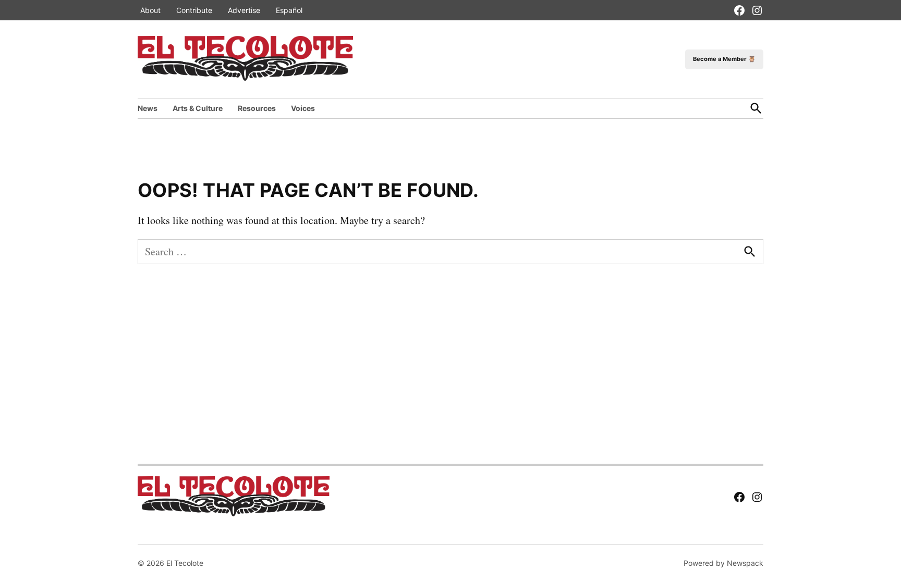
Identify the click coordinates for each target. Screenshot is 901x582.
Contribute (194, 10)
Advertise (244, 10)
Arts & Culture (198, 108)
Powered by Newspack (723, 563)
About (150, 10)
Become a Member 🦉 (724, 59)
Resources (257, 108)
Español (289, 10)
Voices (303, 108)
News (147, 108)
